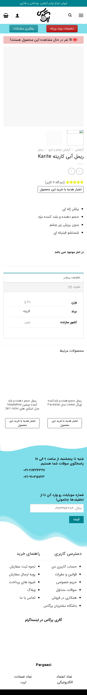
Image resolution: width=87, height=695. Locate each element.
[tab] (43, 277)
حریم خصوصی (66, 582)
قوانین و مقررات (66, 574)
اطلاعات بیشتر (72, 278)
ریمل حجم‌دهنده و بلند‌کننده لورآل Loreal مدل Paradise (65, 403)
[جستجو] (69, 15)
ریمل (41, 149)
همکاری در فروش (64, 597)
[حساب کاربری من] (17, 15)
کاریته (26, 311)
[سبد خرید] (5, 15)
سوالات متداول (66, 590)
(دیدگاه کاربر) (54, 182)
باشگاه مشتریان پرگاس (60, 606)
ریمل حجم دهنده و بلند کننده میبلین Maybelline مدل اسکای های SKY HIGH (22, 405)
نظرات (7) (74, 287)
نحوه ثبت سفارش (22, 566)
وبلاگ (31, 590)
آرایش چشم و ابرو (59, 149)
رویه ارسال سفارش (22, 574)
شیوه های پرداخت (22, 582)
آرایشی (79, 149)
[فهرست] (81, 15)
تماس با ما (27, 597)
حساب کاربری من (64, 566)
